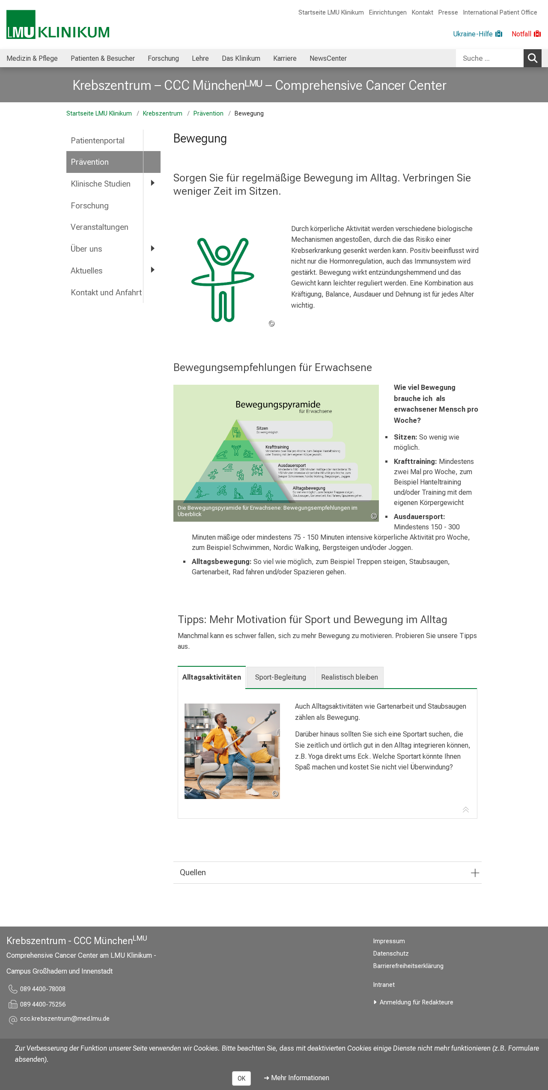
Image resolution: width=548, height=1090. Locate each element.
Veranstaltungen (99, 227)
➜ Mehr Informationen (296, 1078)
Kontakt (422, 12)
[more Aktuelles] (152, 270)
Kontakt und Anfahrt (106, 292)
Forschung (163, 58)
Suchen (533, 58)
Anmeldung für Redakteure (416, 1002)
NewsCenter (328, 58)
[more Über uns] (152, 248)
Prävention (208, 113)
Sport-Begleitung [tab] (280, 677)
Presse (448, 12)
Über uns (86, 249)
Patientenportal (98, 141)
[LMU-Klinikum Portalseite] (57, 24)
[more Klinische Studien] (152, 183)
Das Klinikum (241, 58)
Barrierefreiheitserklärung (408, 966)
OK (241, 1078)
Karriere (285, 58)
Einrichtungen (388, 12)
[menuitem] (32, 58)
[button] (65, 1020)
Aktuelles (86, 271)
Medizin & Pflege (32, 58)
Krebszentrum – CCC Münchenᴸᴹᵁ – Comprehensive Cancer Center (260, 85)
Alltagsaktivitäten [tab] (211, 677)
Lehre (200, 58)
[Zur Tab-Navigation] (466, 810)
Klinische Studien (101, 184)
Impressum (389, 941)
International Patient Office (500, 12)
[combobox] (499, 58)
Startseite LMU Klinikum (331, 12)
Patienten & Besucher (103, 58)
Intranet (384, 985)
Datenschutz (391, 953)
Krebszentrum (162, 113)
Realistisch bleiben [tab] (349, 677)
